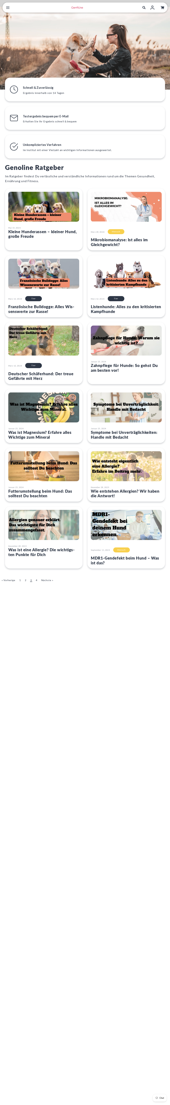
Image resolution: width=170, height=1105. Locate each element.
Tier (33, 298)
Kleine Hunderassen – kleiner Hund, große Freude (42, 234)
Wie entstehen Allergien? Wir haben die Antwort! (125, 493)
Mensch (116, 231)
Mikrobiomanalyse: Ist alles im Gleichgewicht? (119, 242)
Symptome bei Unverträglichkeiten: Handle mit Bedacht (124, 434)
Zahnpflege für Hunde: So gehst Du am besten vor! (124, 368)
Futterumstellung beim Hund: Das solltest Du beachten (40, 493)
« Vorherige (8, 580)
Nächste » (47, 580)
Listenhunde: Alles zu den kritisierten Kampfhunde (126, 309)
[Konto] (152, 7)
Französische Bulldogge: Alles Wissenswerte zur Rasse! (41, 309)
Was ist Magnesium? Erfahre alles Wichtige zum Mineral (39, 434)
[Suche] (144, 7)
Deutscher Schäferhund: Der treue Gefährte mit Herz (40, 376)
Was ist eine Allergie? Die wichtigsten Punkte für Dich (41, 552)
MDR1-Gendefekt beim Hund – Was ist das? (125, 560)
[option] (85, 48)
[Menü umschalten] (7, 7)
